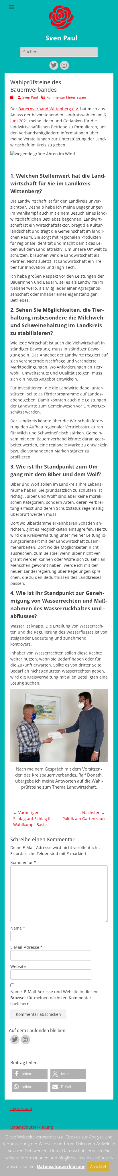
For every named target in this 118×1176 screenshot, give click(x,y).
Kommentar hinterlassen (66, 97)
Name (17, 928)
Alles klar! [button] (98, 1166)
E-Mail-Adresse (26, 947)
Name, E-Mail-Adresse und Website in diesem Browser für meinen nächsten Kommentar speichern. (54, 997)
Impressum (21, 1108)
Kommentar (23, 862)
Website (18, 966)
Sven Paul (61, 38)
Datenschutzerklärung (31, 1127)
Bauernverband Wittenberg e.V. (48, 108)
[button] (30, 1074)
